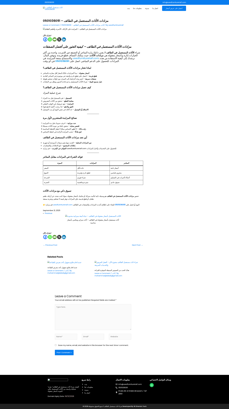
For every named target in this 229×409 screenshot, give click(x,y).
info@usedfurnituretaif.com (174, 2)
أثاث (102, 25)
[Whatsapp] (50, 39)
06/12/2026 (69, 396)
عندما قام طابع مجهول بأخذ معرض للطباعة (62, 267)
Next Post (137, 245)
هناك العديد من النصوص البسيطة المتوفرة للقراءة (112, 270)
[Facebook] (45, 39)
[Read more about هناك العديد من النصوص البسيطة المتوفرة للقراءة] (117, 263)
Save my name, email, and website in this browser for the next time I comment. (93, 345)
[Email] (54, 39)
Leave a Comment (51, 25)
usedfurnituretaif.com (86, 58)
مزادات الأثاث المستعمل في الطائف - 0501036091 (80, 25)
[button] (174, 8)
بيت (128, 8)
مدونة (147, 8)
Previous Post (50, 245)
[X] (59, 39)
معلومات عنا (137, 8)
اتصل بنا (155, 8)
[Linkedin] (64, 39)
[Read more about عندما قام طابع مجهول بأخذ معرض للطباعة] (64, 262)
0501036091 (49, 2)
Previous (48, 213)
